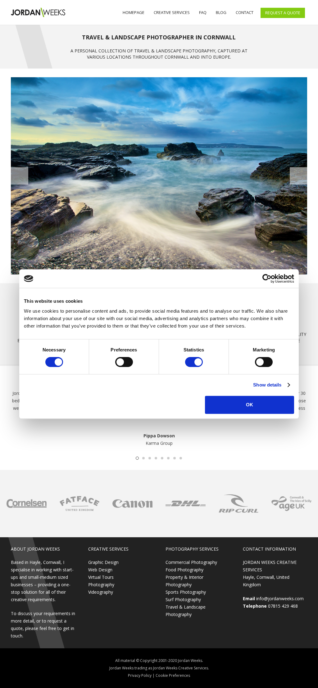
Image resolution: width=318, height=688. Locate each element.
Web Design (100, 570)
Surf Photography (183, 599)
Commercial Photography (191, 562)
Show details (267, 384)
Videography (100, 592)
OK (249, 404)
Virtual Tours (101, 577)
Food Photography (184, 570)
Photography (101, 584)
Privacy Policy (140, 675)
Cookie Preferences (173, 675)
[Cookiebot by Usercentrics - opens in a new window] (267, 278)
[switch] (124, 362)
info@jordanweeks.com (280, 598)
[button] (137, 458)
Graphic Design (103, 562)
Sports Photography (186, 592)
